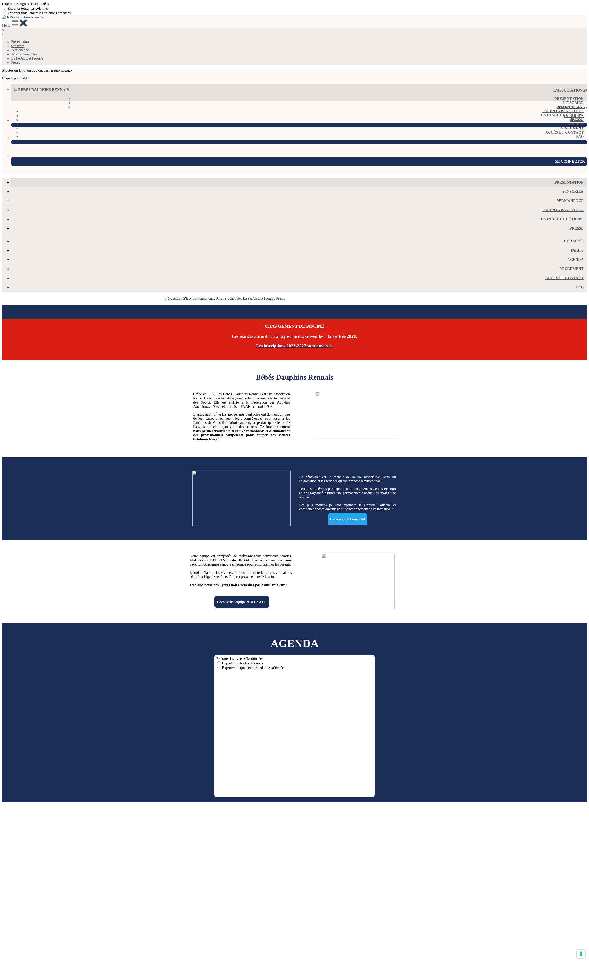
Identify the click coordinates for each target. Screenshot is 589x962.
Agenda (575, 124)
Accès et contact (564, 132)
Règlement (571, 128)
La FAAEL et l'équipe (27, 58)
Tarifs (577, 120)
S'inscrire (17, 46)
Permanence (20, 50)
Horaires (574, 116)
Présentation (20, 42)
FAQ (580, 136)
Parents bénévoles (24, 54)
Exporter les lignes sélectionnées (25, 4)
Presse (15, 62)
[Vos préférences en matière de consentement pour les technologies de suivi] (581, 954)
